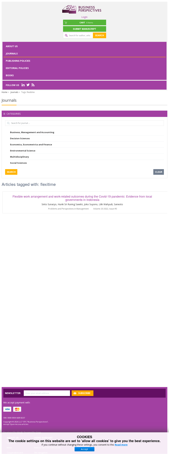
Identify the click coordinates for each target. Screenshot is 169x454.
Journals (12, 53)
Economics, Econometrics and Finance (31, 144)
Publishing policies (18, 60)
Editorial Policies (17, 68)
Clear (158, 171)
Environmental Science (22, 150)
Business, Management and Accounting (32, 132)
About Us (12, 46)
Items (86, 22)
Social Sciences (18, 162)
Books (10, 75)
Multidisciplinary (19, 156)
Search (99, 35)
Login (84, 17)
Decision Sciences (20, 138)
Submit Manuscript (84, 28)
